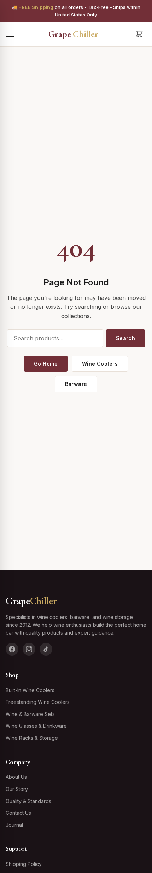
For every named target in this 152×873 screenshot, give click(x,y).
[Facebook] (12, 649)
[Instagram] (29, 649)
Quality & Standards (28, 801)
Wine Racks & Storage (32, 738)
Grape (73, 33)
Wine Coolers (100, 364)
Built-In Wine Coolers (30, 690)
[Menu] (10, 34)
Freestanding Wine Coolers (38, 702)
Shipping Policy (24, 864)
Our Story (17, 789)
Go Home (46, 364)
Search (125, 338)
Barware (76, 384)
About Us (16, 777)
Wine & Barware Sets (30, 714)
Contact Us (18, 813)
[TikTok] (46, 649)
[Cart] (139, 34)
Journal (14, 825)
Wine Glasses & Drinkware (36, 726)
